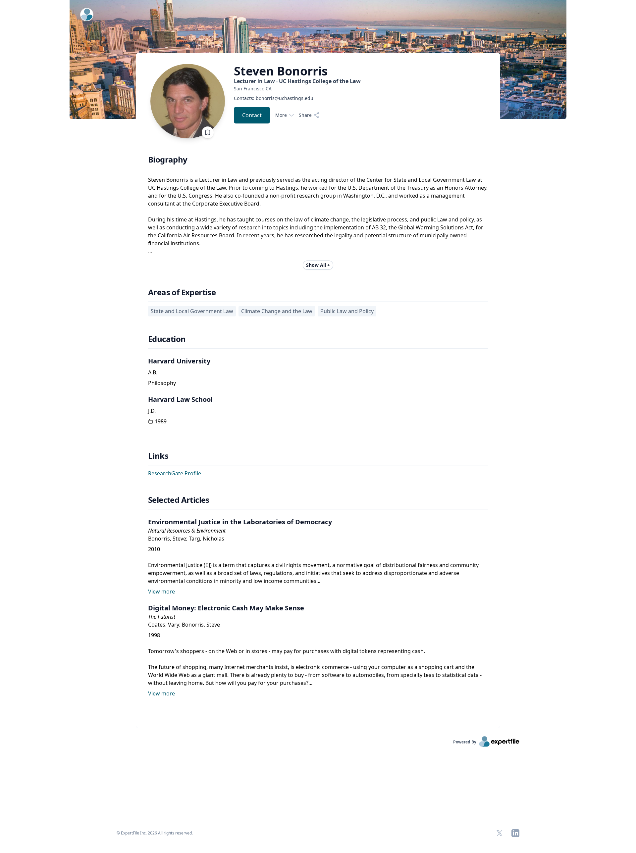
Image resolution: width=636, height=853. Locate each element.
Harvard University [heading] (179, 360)
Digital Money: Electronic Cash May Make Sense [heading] (226, 607)
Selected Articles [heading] (178, 500)
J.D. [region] (152, 410)
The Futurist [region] (161, 616)
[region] (297, 88)
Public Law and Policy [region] (347, 311)
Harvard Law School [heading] (180, 399)
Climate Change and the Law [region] (276, 311)
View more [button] (161, 591)
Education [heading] (167, 339)
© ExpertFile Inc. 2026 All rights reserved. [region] (155, 833)
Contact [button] (252, 115)
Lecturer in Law (297, 81)
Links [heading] (158, 455)
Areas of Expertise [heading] (182, 292)
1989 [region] (161, 421)
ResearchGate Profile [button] (174, 473)
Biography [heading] (167, 159)
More (281, 115)
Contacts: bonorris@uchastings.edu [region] (273, 98)
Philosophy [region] (162, 383)
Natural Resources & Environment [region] (187, 530)
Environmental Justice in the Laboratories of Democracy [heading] (240, 521)
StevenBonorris (281, 71)
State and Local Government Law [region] (192, 311)
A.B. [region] (152, 372)
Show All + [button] (318, 265)
